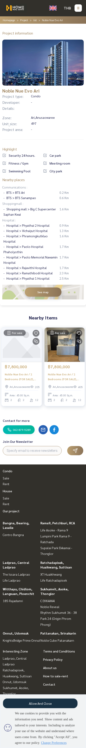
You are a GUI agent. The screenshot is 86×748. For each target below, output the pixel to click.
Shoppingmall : (12, 203)
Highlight (9, 149)
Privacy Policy (53, 659)
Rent (6, 484)
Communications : (14, 187)
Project (24, 20)
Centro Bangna (13, 535)
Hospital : (9, 220)
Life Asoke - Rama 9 (54, 530)
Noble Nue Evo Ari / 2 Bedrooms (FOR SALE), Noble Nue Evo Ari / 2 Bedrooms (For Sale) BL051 (62, 376)
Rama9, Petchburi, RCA (57, 523)
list (35, 20)
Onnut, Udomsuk (16, 633)
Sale (6, 478)
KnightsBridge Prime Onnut (21, 640)
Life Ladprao (11, 580)
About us (50, 668)
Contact (49, 684)
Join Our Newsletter (18, 441)
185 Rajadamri (13, 601)
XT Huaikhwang (51, 574)
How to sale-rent (55, 676)
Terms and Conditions (59, 651)
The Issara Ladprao (16, 574)
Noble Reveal (49, 607)
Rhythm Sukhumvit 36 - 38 (58, 612)
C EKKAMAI (47, 601)
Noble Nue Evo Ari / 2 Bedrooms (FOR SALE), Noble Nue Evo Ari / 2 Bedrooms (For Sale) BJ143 (19, 376)
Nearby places (13, 179)
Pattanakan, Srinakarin (58, 633)
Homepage (9, 20)
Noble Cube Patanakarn (57, 640)
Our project (11, 511)
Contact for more (16, 420)
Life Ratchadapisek (53, 580)
